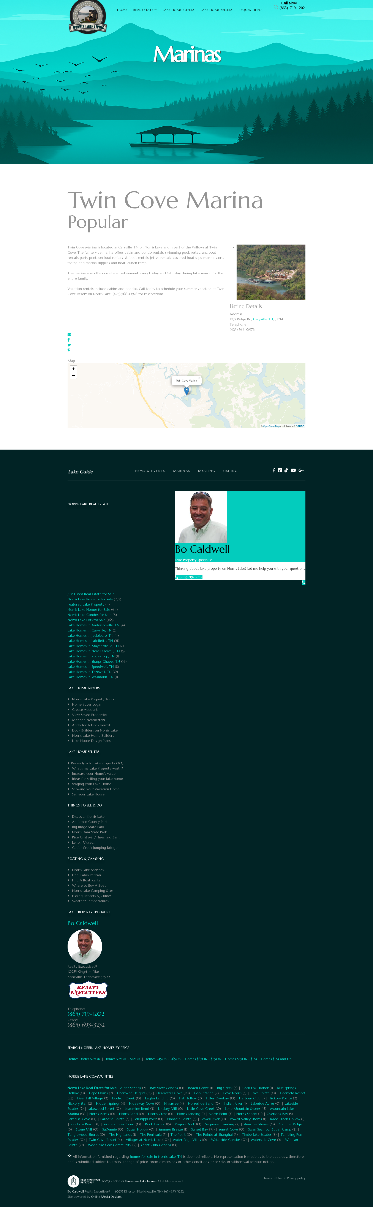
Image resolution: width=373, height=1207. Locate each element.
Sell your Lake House (87, 794)
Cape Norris (98, 1093)
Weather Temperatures (90, 901)
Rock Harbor (155, 1124)
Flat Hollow (188, 1098)
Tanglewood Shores (83, 1134)
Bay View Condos (164, 1088)
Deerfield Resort (292, 1093)
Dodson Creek (123, 1098)
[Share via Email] (69, 334)
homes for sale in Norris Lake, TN (156, 1156)
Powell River (210, 1119)
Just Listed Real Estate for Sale (91, 594)
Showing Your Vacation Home (95, 789)
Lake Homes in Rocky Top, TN (91, 656)
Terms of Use (273, 1178)
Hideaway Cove (141, 1103)
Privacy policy (296, 1178)
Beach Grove (198, 1088)
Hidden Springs (108, 1103)
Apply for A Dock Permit (91, 725)
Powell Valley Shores (246, 1119)
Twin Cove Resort (102, 1139)
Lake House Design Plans (91, 740)
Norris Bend (128, 1114)
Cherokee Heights (131, 1093)
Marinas (181, 471)
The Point (178, 1134)
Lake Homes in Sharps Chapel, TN (94, 661)
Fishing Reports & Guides (91, 896)
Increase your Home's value (93, 773)
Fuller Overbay (217, 1098)
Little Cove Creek (201, 1108)
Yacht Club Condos (156, 1145)
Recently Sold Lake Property (93, 763)
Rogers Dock (185, 1124)
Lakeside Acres (262, 1103)
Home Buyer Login (86, 704)
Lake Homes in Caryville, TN (90, 630)
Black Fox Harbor (255, 1088)
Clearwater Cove (169, 1093)
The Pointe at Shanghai (214, 1134)
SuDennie (109, 1129)
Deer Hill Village (90, 1098)
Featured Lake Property (86, 604)
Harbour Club (249, 1098)
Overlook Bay (277, 1114)
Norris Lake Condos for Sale (89, 614)
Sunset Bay (199, 1129)
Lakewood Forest (101, 1108)
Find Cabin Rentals (86, 875)
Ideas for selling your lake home (97, 778)
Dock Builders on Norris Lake (94, 730)
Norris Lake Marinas (87, 870)
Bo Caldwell (83, 923)
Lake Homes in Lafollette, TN (90, 640)
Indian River (233, 1103)
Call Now (289, 2)
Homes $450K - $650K (163, 1059)
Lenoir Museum (83, 842)
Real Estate (143, 10)
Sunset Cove (228, 1129)
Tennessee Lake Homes (141, 1181)
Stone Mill (84, 1129)
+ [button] (73, 369)
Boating (206, 471)
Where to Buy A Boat (88, 885)
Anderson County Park (89, 821)
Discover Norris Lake (87, 816)
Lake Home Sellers (217, 10)
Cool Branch (203, 1093)
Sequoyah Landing (219, 1124)
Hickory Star (77, 1103)
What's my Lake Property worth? (97, 768)
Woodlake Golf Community (109, 1145)
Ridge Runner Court (119, 1124)
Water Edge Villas (187, 1139)
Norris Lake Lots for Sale (87, 620)
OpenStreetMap (271, 426)
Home (122, 10)
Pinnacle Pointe (179, 1119)
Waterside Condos (225, 1139)
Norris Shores (246, 1114)
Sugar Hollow (137, 1129)
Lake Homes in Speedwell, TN (91, 666)
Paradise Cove (79, 1119)
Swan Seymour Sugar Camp (269, 1129)
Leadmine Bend (137, 1108)
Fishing (230, 471)
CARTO (300, 426)
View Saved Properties (89, 714)
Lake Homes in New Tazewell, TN (94, 651)
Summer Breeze (170, 1129)
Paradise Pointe (112, 1119)
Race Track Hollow (285, 1119)
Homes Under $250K (84, 1059)
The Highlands (120, 1134)
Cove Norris (232, 1093)
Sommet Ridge (290, 1124)
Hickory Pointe (280, 1098)
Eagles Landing (157, 1098)
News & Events (150, 471)
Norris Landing (188, 1114)
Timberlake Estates (256, 1134)
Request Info (250, 10)
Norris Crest (157, 1114)
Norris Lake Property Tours (92, 699)
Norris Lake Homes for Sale (89, 609)
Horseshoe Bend (200, 1103)
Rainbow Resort (83, 1124)
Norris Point (218, 1114)
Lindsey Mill (167, 1108)
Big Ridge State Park (87, 827)
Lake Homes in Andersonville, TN (93, 625)
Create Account (84, 709)
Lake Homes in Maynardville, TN (93, 646)
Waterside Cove (263, 1139)
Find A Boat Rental (86, 880)
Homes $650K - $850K (203, 1059)
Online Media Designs (106, 1197)
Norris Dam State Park (89, 832)
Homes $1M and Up (276, 1059)
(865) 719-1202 (292, 7)
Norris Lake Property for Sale (90, 599)
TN (270, 319)
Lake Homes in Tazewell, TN (90, 671)
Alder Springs (130, 1088)
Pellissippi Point (145, 1119)
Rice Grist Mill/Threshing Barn (95, 837)
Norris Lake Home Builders (92, 735)
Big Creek (224, 1088)
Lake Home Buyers (179, 10)
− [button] (73, 375)
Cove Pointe (260, 1093)
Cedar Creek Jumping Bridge (94, 847)
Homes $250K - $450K (122, 1059)
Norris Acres (99, 1114)
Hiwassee (171, 1103)
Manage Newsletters (88, 720)
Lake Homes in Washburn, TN (91, 677)
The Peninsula (151, 1134)
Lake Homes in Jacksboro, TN (90, 635)
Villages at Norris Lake (143, 1139)
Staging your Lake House (91, 784)
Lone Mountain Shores (242, 1108)
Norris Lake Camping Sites (92, 890)
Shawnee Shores (256, 1124)
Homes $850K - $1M (241, 1059)
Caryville (260, 319)
